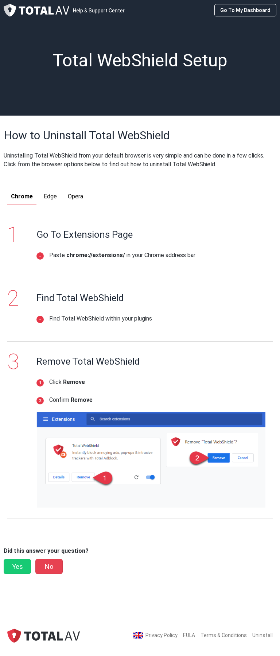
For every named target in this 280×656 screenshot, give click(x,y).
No (49, 566)
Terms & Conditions (224, 635)
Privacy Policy (161, 635)
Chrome (22, 196)
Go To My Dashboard (245, 10)
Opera (75, 196)
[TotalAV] (43, 635)
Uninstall (262, 635)
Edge (50, 196)
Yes (17, 566)
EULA (189, 635)
